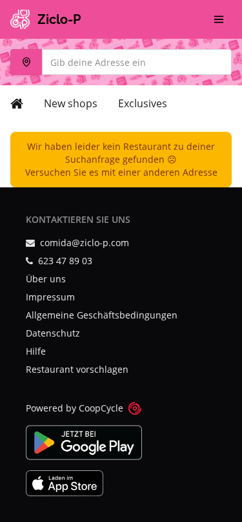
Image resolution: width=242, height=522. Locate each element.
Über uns (46, 279)
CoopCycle (101, 408)
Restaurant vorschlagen (77, 369)
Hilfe (36, 351)
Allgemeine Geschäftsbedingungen (101, 315)
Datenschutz (53, 333)
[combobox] (121, 62)
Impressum (50, 297)
